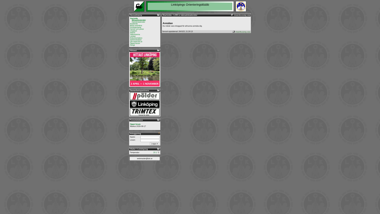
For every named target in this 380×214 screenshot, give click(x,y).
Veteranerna (135, 34)
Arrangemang (135, 27)
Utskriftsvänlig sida (242, 32)
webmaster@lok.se (144, 159)
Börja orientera (136, 26)
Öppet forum (135, 43)
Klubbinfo (134, 24)
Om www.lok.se (136, 42)
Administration (136, 40)
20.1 (155, 152)
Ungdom (133, 31)
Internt (132, 33)
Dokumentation (136, 38)
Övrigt (132, 45)
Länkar (133, 36)
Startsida (134, 18)
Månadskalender (139, 20)
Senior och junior (137, 29)
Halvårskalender (138, 22)
